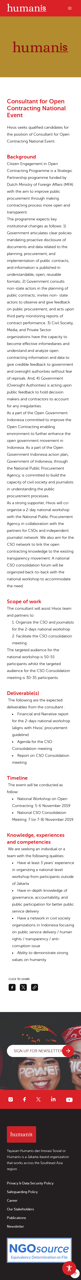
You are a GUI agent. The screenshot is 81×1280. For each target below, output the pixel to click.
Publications (16, 1218)
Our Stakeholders (20, 1209)
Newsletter (15, 1227)
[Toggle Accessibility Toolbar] (69, 1268)
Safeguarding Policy (22, 1192)
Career (12, 1201)
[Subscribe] (68, 1051)
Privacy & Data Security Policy (30, 1183)
